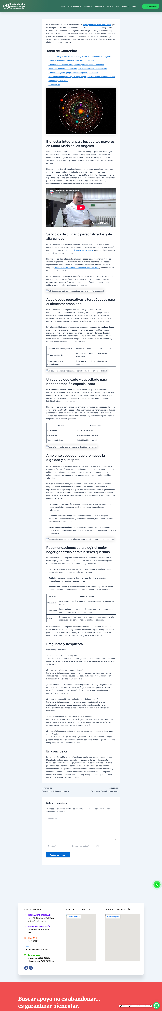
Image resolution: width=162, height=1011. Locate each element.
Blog (117, 6)
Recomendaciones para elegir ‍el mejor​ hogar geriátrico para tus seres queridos (81, 77)
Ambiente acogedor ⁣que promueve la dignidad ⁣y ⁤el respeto (73, 72)
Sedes (109, 6)
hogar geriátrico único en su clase (97, 25)
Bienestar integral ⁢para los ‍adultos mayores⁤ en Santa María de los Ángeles (79, 56)
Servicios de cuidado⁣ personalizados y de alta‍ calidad (71, 60)
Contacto (125, 6)
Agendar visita (152, 6)
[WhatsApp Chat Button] (156, 1005)
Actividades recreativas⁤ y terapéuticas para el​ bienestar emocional (76, 64)
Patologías (98, 6)
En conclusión (54, 85)
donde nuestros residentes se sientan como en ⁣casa (77, 267)
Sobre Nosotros (73, 6)
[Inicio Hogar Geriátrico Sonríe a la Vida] (14, 6)
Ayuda (134, 6)
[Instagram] (31, 968)
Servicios (87, 6)
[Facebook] (26, 968)
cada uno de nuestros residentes (79, 250)
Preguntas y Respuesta (58, 81)
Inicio (63, 6)
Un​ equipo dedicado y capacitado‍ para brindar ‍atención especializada (77, 68)
